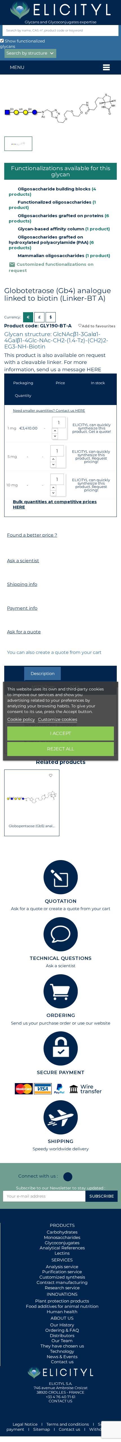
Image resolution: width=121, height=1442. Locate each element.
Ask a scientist (23, 560)
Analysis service (62, 1266)
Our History (62, 1325)
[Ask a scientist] (9, 550)
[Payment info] (9, 597)
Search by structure (30, 53)
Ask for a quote (24, 632)
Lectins (62, 1253)
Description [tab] (43, 673)
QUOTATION (61, 901)
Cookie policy (21, 719)
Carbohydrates (62, 1232)
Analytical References (62, 1247)
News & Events (62, 1356)
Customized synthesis (62, 1277)
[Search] (112, 30)
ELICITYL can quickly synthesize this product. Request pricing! (91, 456)
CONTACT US (60, 1401)
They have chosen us (62, 1346)
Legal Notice (25, 1424)
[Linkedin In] (67, 1176)
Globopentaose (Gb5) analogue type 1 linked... (32, 826)
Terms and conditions (67, 1424)
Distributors (62, 1335)
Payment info (22, 608)
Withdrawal (100, 1429)
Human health (62, 1311)
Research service (62, 1287)
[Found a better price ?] (9, 524)
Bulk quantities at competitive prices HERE (55, 504)
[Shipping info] (9, 574)
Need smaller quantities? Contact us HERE (49, 410)
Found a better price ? (32, 535)
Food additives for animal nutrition (62, 1306)
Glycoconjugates (62, 1242)
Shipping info (22, 584)
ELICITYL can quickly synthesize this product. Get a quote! (91, 428)
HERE (94, 369)
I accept (60, 733)
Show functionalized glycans (22, 44)
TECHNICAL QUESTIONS (60, 958)
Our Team (62, 1340)
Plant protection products (62, 1301)
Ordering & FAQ (62, 1330)
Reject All (60, 749)
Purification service (62, 1271)
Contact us (62, 1361)
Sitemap (41, 1429)
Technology (62, 1351)
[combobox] (51, 30)
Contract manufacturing (62, 1282)
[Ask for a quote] (9, 621)
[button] (8, 803)
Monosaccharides (62, 1237)
